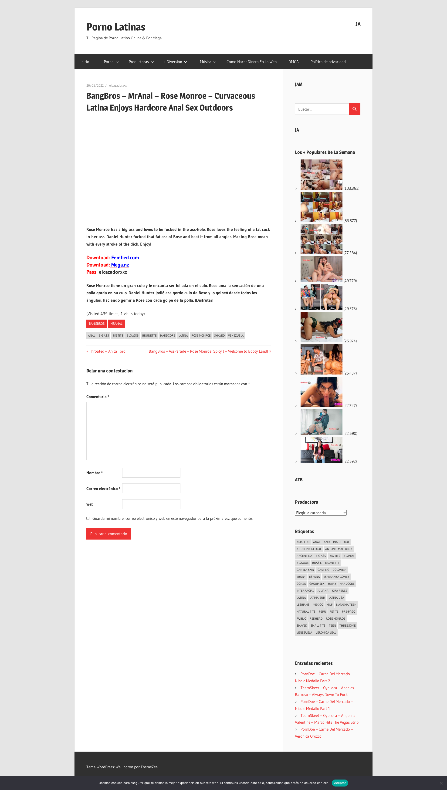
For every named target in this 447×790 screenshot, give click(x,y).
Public (301, 618)
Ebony (301, 576)
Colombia (339, 569)
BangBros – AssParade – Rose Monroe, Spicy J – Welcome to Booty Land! (208, 351)
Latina (183, 335)
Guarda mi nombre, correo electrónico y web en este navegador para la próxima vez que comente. (172, 518)
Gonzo (301, 583)
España (314, 576)
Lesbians (303, 604)
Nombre (94, 472)
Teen (332, 625)
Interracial (305, 590)
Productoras (139, 61)
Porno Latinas (116, 26)
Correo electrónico (103, 488)
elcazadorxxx (118, 85)
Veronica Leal (326, 632)
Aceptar (340, 783)
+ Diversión (173, 61)
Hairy (332, 583)
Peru (322, 611)
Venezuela (236, 335)
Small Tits (318, 625)
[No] (441, 783)
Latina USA (336, 597)
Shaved (219, 335)
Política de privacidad (328, 61)
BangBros (97, 323)
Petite (334, 611)
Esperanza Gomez (336, 576)
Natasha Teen (346, 604)
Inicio (85, 61)
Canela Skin (305, 569)
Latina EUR (317, 597)
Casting (323, 569)
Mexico (318, 604)
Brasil (317, 562)
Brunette (149, 335)
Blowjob (133, 335)
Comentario (97, 396)
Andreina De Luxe (337, 542)
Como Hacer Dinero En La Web (252, 61)
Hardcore (167, 335)
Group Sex (317, 583)
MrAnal (116, 323)
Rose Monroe (201, 335)
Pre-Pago (348, 611)
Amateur (303, 542)
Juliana (323, 590)
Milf (330, 604)
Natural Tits (306, 611)
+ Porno (107, 61)
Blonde (349, 555)
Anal (91, 335)
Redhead (316, 618)
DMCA (293, 61)
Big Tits (117, 335)
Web (89, 504)
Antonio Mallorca (338, 549)
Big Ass (104, 335)
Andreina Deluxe (309, 549)
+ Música (204, 61)
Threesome (347, 625)
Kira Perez (339, 590)
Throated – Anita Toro (107, 351)
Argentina (304, 555)
